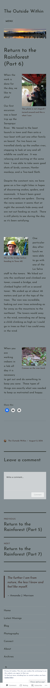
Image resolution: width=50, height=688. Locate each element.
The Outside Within (23, 11)
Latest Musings (13, 618)
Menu (9, 21)
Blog (6, 626)
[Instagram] (6, 667)
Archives (9, 656)
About (7, 649)
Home (7, 610)
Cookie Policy (8, 677)
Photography (11, 633)
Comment (38, 495)
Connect (8, 641)
